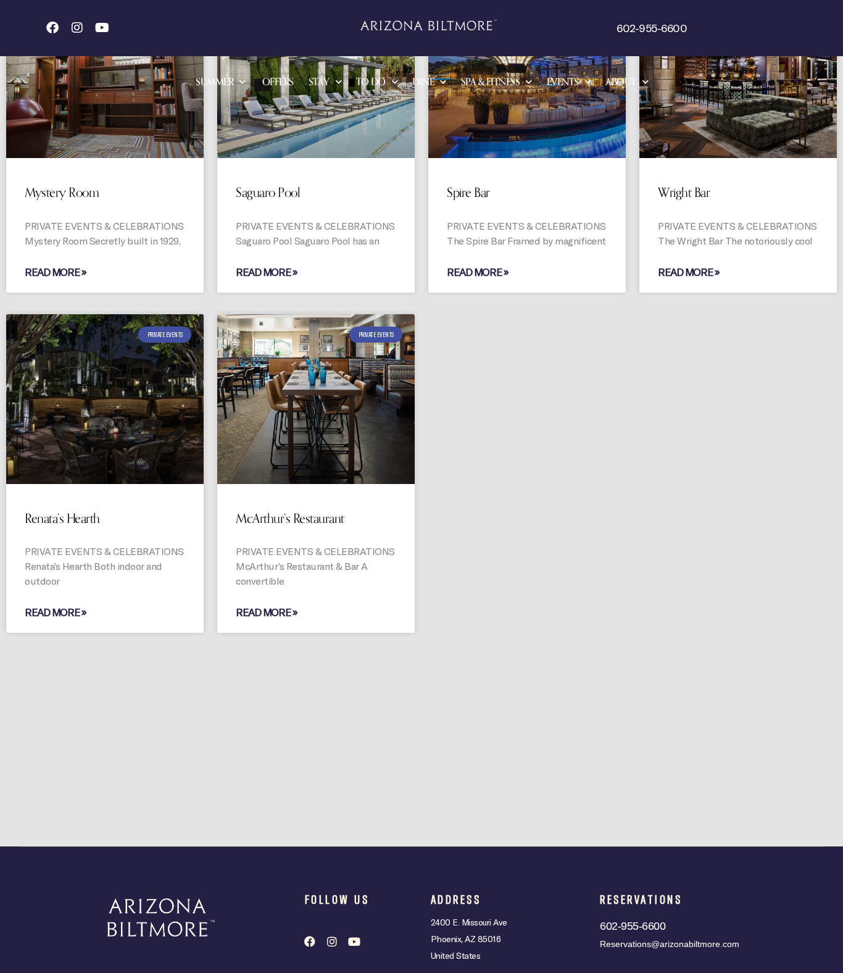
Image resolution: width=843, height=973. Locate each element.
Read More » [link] (55, 271)
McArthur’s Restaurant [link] (290, 518)
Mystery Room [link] (62, 192)
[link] (52, 27)
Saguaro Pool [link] (268, 192)
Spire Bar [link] (468, 192)
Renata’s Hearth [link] (62, 518)
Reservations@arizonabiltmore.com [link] (669, 944)
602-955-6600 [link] (652, 28)
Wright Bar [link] (684, 192)
